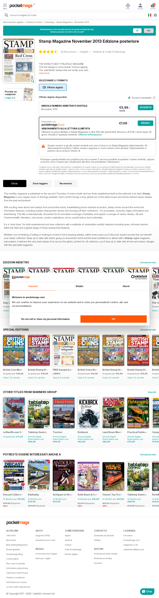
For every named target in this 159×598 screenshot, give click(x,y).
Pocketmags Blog (14, 554)
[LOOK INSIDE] (18, 82)
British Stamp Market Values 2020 (112, 369)
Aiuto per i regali (43, 558)
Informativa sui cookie (16, 582)
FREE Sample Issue (63, 369)
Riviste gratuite (13, 549)
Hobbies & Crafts (34, 22)
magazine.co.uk (130, 545)
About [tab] (126, 286)
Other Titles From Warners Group (30, 391)
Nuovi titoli (11, 540)
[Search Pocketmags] (6, 16)
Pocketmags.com (131, 540)
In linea (68, 545)
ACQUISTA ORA (146, 108)
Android (68, 540)
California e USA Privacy (17, 573)
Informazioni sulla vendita (105, 554)
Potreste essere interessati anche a (32, 454)
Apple (67, 535)
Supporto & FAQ (43, 535)
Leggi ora (10, 97)
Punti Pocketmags (73, 549)
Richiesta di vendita (103, 558)
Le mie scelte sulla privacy (18, 587)
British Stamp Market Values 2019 (137, 369)
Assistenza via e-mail (45, 540)
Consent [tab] (33, 286)
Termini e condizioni (15, 577)
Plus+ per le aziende (15, 563)
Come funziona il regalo (46, 554)
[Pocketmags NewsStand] (20, 6)
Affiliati (97, 540)
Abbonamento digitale (13, 22)
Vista (5, 310)
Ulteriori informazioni (90, 134)
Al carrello (15, 377)
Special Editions (16, 329)
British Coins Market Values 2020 (88, 369)
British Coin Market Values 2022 (13, 369)
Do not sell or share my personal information (45, 319)
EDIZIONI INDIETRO (16, 262)
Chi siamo (127, 535)
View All (152, 392)
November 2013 (81, 22)
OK (113, 319)
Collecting (49, 22)
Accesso (98, 563)
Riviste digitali (71, 554)
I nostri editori (12, 559)
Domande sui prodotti (104, 535)
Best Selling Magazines (17, 545)
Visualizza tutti (148, 262)
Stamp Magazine (64, 22)
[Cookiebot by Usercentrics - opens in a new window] (133, 277)
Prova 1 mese (145, 124)
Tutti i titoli (11, 535)
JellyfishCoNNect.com (133, 549)
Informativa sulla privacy (17, 568)
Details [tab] (79, 286)
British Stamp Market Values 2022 (38, 369)
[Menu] (5, 6)
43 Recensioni (68, 51)
